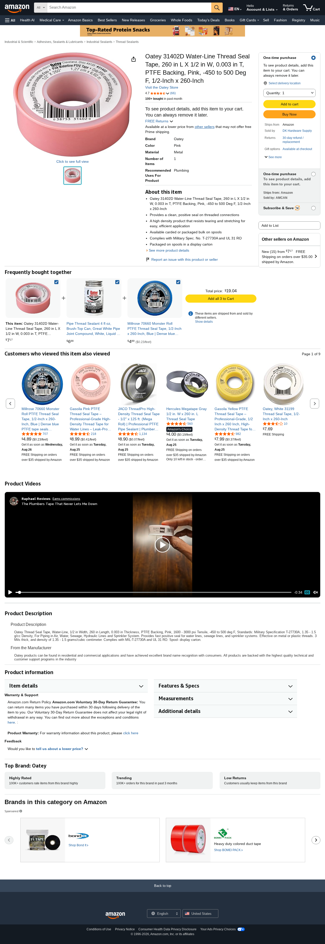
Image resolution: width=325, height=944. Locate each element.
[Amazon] (17, 7)
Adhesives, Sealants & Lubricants (60, 42)
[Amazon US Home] (115, 915)
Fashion (280, 20)
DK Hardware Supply (297, 131)
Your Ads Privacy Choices (218, 929)
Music (315, 20)
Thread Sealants (127, 42)
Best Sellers (107, 20)
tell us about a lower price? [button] (60, 749)
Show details (204, 321)
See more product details (169, 250)
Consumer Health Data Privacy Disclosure (167, 929)
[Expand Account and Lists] (277, 9)
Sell (266, 20)
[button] (10, 20)
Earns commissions (66, 498)
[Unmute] (315, 592)
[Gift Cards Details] (258, 20)
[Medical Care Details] (63, 20)
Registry (298, 20)
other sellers (205, 127)
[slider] (153, 592)
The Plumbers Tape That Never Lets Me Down (59, 503)
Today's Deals (208, 20)
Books (230, 20)
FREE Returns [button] (157, 121)
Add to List (270, 225)
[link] (94, 298)
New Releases (133, 20)
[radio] (72, 175)
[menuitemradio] (307, 592)
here (11, 722)
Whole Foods (181, 20)
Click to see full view (72, 161)
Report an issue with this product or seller (184, 259)
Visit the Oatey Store (161, 87)
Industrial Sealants (99, 42)
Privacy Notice (125, 929)
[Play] (9, 592)
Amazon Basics (80, 20)
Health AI (27, 20)
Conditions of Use (99, 929)
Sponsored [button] (12, 811)
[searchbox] (129, 7)
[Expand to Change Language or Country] (241, 9)
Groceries (158, 20)
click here (130, 733)
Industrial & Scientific (19, 42)
